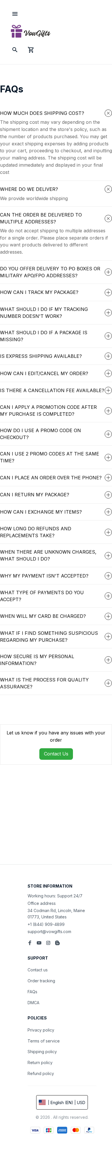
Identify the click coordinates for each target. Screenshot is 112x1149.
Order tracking (41, 980)
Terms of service (44, 1040)
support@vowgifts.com (49, 931)
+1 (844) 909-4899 (46, 924)
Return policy (40, 1062)
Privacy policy (41, 1030)
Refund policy (41, 1073)
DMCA (33, 1002)
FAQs (32, 991)
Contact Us (56, 754)
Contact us (38, 969)
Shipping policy (42, 1051)
